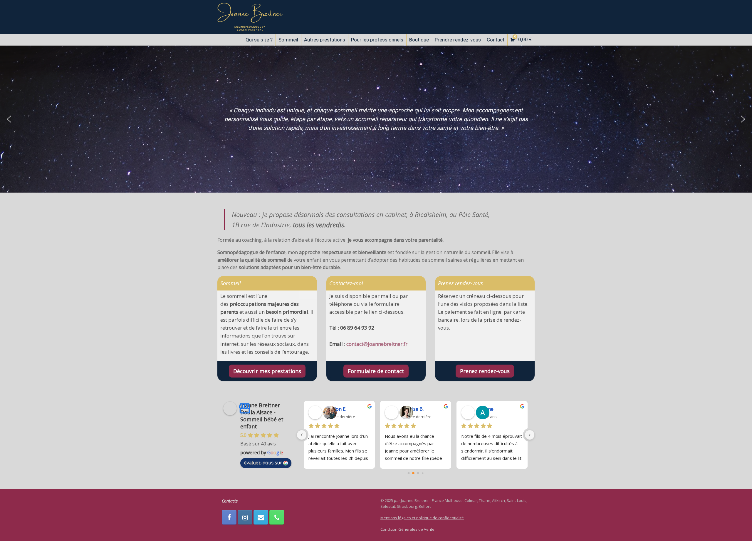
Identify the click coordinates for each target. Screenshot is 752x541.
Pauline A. (336, 409)
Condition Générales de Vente (407, 529)
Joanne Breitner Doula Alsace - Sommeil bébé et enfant (261, 416)
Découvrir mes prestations (267, 371)
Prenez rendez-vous (485, 371)
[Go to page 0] (408, 473)
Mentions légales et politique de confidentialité (422, 517)
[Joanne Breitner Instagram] (245, 517)
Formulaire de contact (376, 371)
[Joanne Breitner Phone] (276, 517)
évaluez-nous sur (263, 462)
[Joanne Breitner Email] (261, 517)
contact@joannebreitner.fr (376, 343)
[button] (9, 119)
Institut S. (488, 409)
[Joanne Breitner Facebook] (229, 517)
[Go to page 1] (413, 473)
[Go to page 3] (423, 473)
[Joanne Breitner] (250, 17)
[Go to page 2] (418, 473)
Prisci (408, 409)
